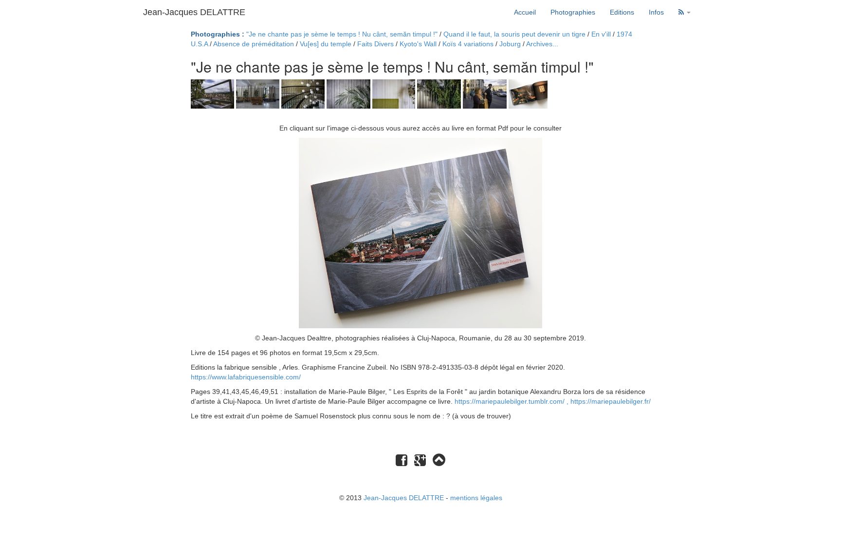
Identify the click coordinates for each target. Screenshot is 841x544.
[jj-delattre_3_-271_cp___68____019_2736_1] (304, 93)
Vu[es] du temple (325, 44)
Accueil (525, 12)
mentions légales (476, 498)
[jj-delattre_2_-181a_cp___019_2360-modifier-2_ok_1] (258, 93)
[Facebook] (401, 463)
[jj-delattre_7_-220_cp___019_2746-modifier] (486, 93)
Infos (656, 12)
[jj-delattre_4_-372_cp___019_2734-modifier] (349, 93)
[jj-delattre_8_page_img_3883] (528, 93)
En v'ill (601, 34)
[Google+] (420, 463)
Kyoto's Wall (418, 44)
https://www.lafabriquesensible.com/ (246, 377)
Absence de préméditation (253, 44)
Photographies (572, 12)
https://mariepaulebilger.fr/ (610, 401)
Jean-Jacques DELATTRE (194, 12)
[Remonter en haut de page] (439, 460)
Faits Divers (375, 44)
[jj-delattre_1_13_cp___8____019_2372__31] (213, 93)
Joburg (510, 44)
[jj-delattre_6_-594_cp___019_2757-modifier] (440, 93)
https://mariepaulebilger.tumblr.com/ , (512, 401)
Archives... (542, 44)
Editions (622, 12)
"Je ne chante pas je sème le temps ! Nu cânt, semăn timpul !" (342, 34)
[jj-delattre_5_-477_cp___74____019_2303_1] (394, 93)
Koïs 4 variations (468, 44)
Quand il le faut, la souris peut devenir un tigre (514, 34)
